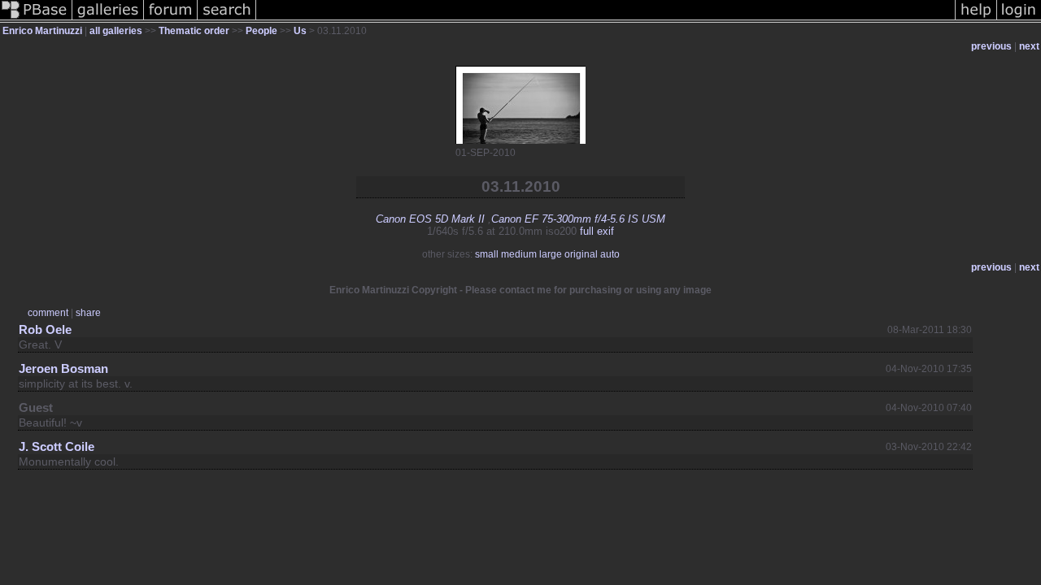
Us (300, 31)
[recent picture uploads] (108, 19)
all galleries (115, 31)
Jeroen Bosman (63, 368)
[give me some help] (976, 19)
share (88, 312)
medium (519, 254)
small (487, 254)
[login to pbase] (1019, 19)
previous (991, 46)
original (581, 254)
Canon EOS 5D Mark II (430, 219)
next (1029, 46)
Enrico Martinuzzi (42, 31)
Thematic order (194, 31)
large (550, 254)
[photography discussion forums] (171, 19)
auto (610, 254)
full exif (597, 231)
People (261, 31)
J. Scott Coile (56, 446)
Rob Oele (45, 329)
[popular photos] (605, 19)
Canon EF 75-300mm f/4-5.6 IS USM (578, 219)
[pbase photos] (36, 19)
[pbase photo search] (227, 19)
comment (48, 312)
